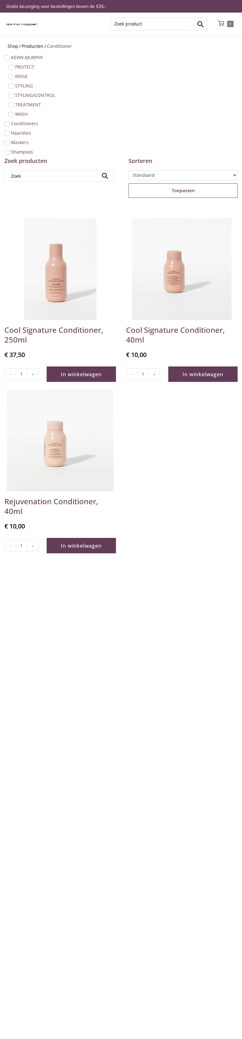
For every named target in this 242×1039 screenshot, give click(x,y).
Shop (13, 46)
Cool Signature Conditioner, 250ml (53, 335)
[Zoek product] (158, 24)
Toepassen (183, 190)
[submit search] (202, 24)
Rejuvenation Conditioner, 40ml (51, 506)
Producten (32, 46)
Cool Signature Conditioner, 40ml (175, 335)
